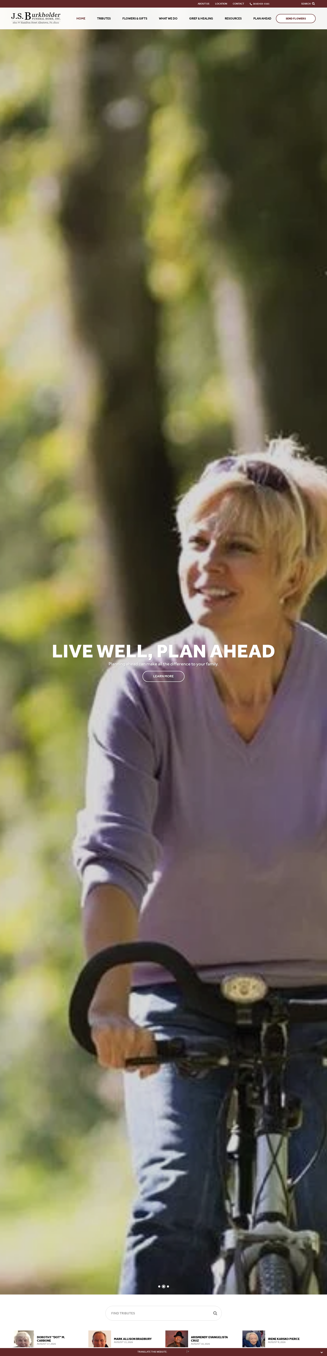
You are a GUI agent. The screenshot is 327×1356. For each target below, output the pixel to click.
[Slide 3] (168, 1286)
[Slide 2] (164, 1286)
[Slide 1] (159, 1286)
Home (80, 18)
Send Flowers (296, 18)
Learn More (163, 676)
